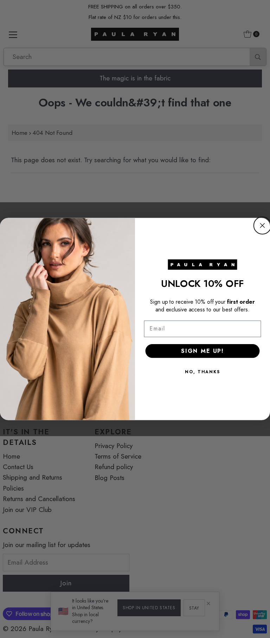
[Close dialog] (262, 225)
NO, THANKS (202, 372)
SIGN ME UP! (202, 351)
